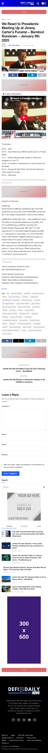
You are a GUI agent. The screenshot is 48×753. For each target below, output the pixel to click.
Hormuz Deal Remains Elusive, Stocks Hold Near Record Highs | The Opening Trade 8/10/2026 (24, 568)
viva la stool (7, 334)
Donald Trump (27, 300)
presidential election (10, 320)
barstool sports (38, 293)
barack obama (17, 293)
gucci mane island (9, 307)
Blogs (13, 735)
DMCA (4, 740)
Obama (5, 317)
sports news (27, 327)
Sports (5, 327)
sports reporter (39, 327)
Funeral (37, 300)
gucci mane (36, 303)
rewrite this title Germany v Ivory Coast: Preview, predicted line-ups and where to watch (27, 545)
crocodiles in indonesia (11, 300)
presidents (23, 320)
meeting (35, 313)
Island (5, 310)
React (5, 324)
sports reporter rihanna (11, 330)
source (4, 288)
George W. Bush (8, 303)
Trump (24, 330)
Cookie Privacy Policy (16, 740)
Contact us (5, 743)
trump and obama (35, 330)
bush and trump (14, 297)
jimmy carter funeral (10, 313)
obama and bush (16, 317)
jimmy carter (29, 310)
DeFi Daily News (14, 45)
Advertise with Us (7, 738)
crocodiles (34, 297)
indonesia (35, 307)
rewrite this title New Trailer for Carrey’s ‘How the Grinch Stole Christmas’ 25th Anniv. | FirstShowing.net (27, 557)
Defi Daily (16, 746)
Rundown (37, 324)
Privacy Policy (31, 738)
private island (35, 320)
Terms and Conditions (34, 740)
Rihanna (12, 324)
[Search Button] (44, 487)
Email (4, 444)
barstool (27, 293)
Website (5, 454)
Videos (9, 19)
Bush (4, 297)
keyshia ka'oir (24, 313)
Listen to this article (13, 94)
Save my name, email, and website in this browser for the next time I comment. (24, 465)
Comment (6, 406)
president (28, 317)
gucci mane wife (24, 307)
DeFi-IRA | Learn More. (25, 735)
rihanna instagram (24, 324)
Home (3, 19)
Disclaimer (20, 738)
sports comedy (15, 327)
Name (4, 434)
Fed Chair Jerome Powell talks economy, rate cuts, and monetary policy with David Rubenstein (28, 533)
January (12, 310)
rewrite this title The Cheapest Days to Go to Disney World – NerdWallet (29, 578)
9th (8, 293)
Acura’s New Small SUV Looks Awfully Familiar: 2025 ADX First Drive (26, 588)
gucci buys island (23, 303)
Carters (25, 297)
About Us (5, 735)
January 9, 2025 (28, 45)
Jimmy (20, 310)
